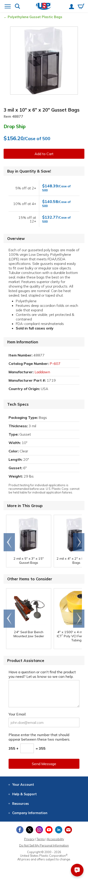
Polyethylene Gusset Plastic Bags (35, 17)
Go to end (9, 542)
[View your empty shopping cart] (81, 7)
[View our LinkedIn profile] (58, 829)
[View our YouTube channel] (48, 829)
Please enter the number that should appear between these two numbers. (39, 737)
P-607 (55, 363)
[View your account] (71, 7)
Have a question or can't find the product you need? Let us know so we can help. (42, 674)
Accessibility (55, 839)
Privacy (29, 839)
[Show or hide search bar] (17, 7)
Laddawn (42, 372)
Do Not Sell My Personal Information (44, 845)
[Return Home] (43, 7)
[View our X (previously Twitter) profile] (29, 829)
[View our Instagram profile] (39, 829)
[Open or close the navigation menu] (8, 6)
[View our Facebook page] (19, 829)
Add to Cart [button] (44, 153)
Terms (41, 839)
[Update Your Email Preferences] (68, 829)
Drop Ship (14, 126)
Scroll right (78, 542)
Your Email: (17, 714)
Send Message (44, 763)
